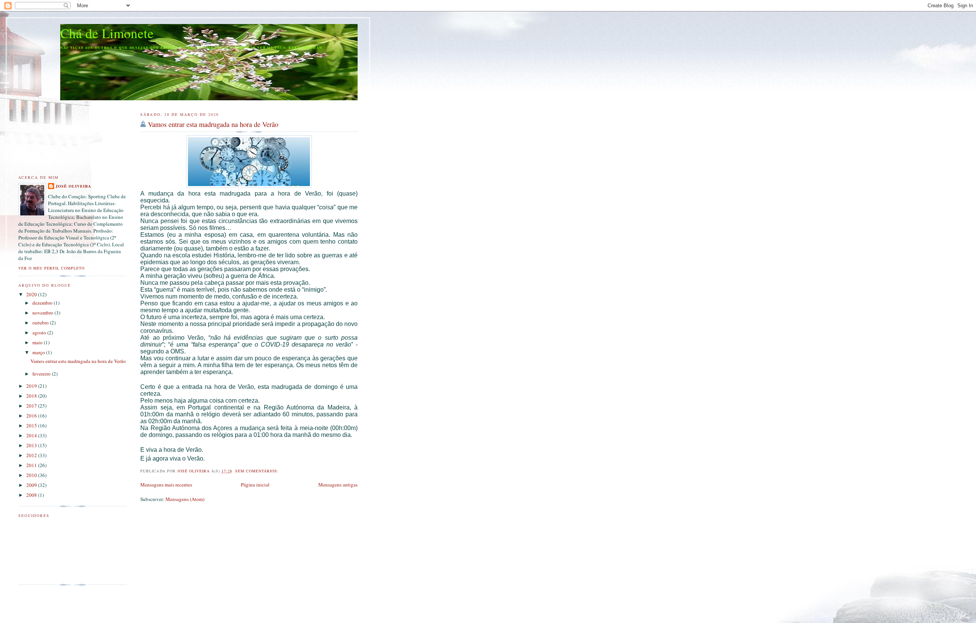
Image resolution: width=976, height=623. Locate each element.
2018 (32, 395)
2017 (32, 405)
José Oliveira (73, 186)
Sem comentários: (257, 471)
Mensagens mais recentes (166, 484)
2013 (32, 445)
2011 (32, 465)
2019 (32, 385)
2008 (32, 494)
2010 (32, 475)
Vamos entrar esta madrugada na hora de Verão (213, 124)
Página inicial (255, 484)
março (39, 352)
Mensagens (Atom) (184, 499)
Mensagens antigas (338, 484)
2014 (32, 435)
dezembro (43, 302)
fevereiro (42, 373)
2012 (32, 455)
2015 (32, 425)
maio (38, 342)
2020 (32, 294)
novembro (43, 312)
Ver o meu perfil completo (51, 268)
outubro (41, 322)
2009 (32, 485)
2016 (32, 415)
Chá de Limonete (107, 33)
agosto (39, 332)
